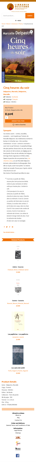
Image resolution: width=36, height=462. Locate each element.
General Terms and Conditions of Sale (18, 425)
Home (3, 24)
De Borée (15, 97)
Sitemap (18, 433)
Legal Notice (18, 430)
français (15, 99)
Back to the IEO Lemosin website (20, 11)
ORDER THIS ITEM (18, 120)
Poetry (21, 24)
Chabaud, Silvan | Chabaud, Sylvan (18, 270)
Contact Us (18, 420)
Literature (14, 24)
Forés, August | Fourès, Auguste (18, 371)
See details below (8, 232)
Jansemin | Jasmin (18, 337)
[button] (31, 31)
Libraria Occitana (18, 6)
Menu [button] (19, 20)
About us (18, 415)
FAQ (18, 418)
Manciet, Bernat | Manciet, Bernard (18, 303)
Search (29, 15)
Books (8, 24)
